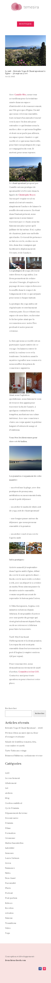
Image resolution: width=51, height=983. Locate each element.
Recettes (9, 908)
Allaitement (10, 783)
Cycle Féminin (12, 808)
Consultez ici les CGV (28, 672)
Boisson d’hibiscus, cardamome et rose (23, 755)
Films (7, 828)
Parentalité (10, 883)
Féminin (9, 823)
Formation (10, 833)
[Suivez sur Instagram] (44, 968)
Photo (8, 888)
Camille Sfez (20, 94)
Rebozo (8, 903)
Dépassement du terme (16, 813)
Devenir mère (11, 818)
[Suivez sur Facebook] (40, 968)
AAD (7, 773)
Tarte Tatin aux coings (15, 750)
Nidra (7, 873)
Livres (8, 863)
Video (8, 928)
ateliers (8, 793)
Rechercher (11, 708)
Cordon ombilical (13, 803)
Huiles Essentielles (14, 843)
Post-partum (11, 898)
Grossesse (10, 838)
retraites (9, 913)
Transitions (10, 923)
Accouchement (12, 778)
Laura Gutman (12, 858)
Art (6, 788)
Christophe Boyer (26, 195)
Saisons (8, 918)
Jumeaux (9, 853)
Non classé (10, 878)
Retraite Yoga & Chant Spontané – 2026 (24, 728)
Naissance (10, 868)
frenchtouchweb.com (15, 960)
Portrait (9, 893)
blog (7, 798)
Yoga (7, 933)
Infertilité (9, 848)
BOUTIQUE (25, 24)
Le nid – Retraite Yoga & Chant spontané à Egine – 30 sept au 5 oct (25, 72)
